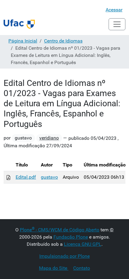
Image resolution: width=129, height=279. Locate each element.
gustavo (49, 177)
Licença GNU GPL (82, 244)
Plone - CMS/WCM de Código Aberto (59, 230)
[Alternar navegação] (117, 24)
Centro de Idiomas (63, 41)
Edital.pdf (26, 177)
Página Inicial (22, 41)
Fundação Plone (70, 237)
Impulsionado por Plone (64, 256)
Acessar (114, 10)
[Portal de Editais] (19, 24)
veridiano (49, 138)
